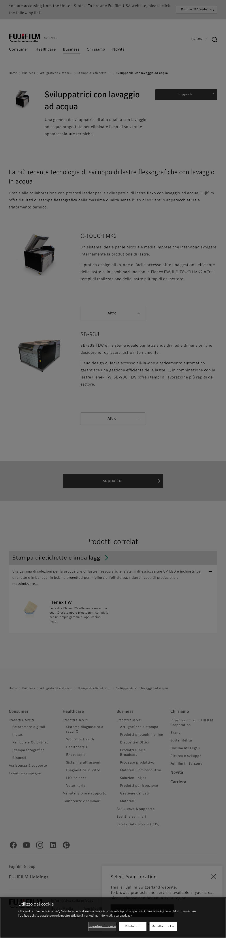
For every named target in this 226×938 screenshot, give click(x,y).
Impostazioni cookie (102, 926)
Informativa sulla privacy (116, 915)
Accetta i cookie (163, 926)
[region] (113, 917)
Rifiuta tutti (132, 926)
